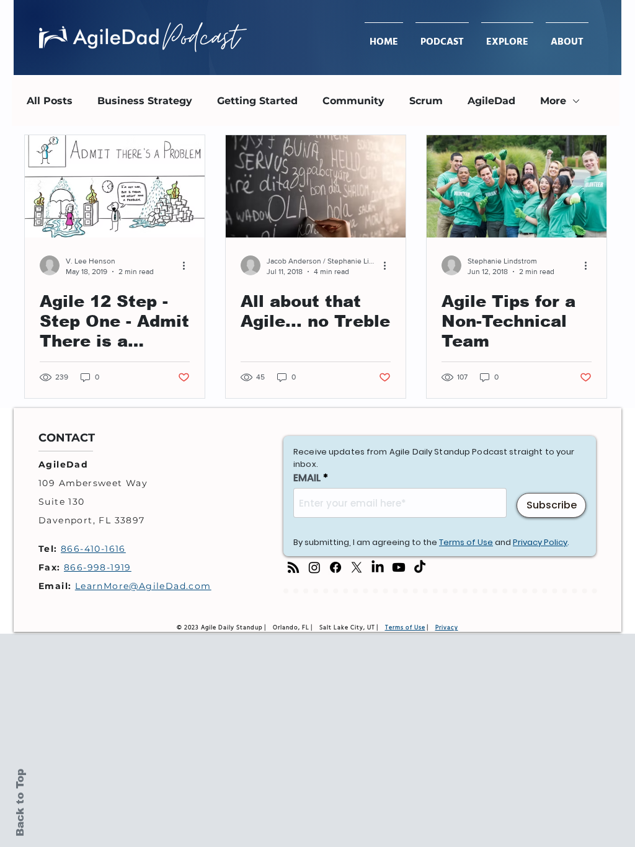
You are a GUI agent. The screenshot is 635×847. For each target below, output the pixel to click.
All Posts (50, 101)
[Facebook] (335, 567)
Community (353, 101)
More (553, 101)
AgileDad (491, 101)
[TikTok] (419, 567)
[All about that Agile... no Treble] (316, 186)
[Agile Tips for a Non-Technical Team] (516, 186)
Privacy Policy (540, 542)
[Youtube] (398, 567)
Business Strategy (144, 101)
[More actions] (187, 265)
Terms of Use (466, 542)
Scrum (426, 101)
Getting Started (257, 101)
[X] (356, 567)
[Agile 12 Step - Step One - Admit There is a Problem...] (115, 186)
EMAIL (307, 478)
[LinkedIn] (377, 567)
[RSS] (293, 567)
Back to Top (20, 802)
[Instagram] (314, 567)
